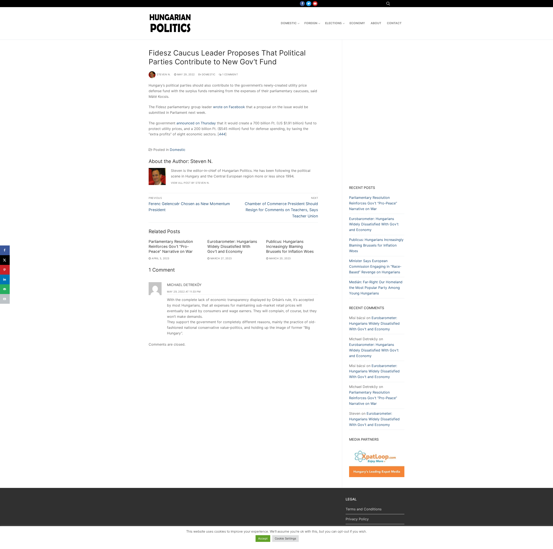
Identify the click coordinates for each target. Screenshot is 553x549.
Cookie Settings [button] (285, 538)
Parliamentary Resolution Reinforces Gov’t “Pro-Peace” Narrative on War (171, 246)
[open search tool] (388, 4)
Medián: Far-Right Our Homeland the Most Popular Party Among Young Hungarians (375, 287)
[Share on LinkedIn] (5, 279)
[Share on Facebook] (5, 250)
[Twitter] (308, 3)
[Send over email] (5, 289)
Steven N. (164, 74)
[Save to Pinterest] (5, 270)
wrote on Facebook (229, 107)
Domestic (208, 74)
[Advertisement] (376, 113)
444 (222, 134)
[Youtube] (315, 3)
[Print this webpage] (5, 299)
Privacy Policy (357, 519)
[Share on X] (5, 260)
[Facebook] (302, 3)
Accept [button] (263, 538)
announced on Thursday (196, 123)
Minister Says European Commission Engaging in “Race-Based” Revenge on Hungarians (375, 266)
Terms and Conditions (363, 509)
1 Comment (229, 74)
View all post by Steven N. (190, 182)
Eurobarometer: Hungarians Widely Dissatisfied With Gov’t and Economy (232, 246)
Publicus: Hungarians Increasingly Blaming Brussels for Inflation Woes (290, 246)
